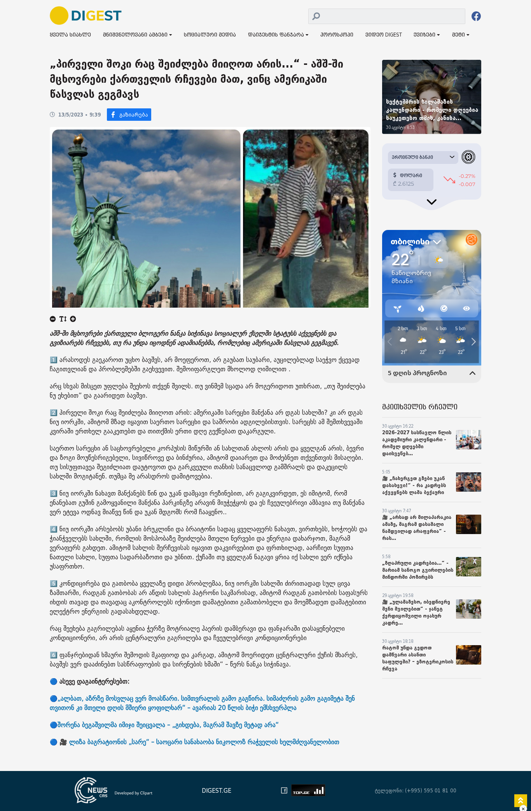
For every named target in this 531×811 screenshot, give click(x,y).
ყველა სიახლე (70, 35)
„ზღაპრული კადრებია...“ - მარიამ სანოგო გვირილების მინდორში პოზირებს (417, 570)
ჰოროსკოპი (336, 35)
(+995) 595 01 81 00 (430, 791)
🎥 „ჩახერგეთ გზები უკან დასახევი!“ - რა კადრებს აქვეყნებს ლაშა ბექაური (414, 485)
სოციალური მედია (210, 35)
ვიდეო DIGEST (383, 35)
